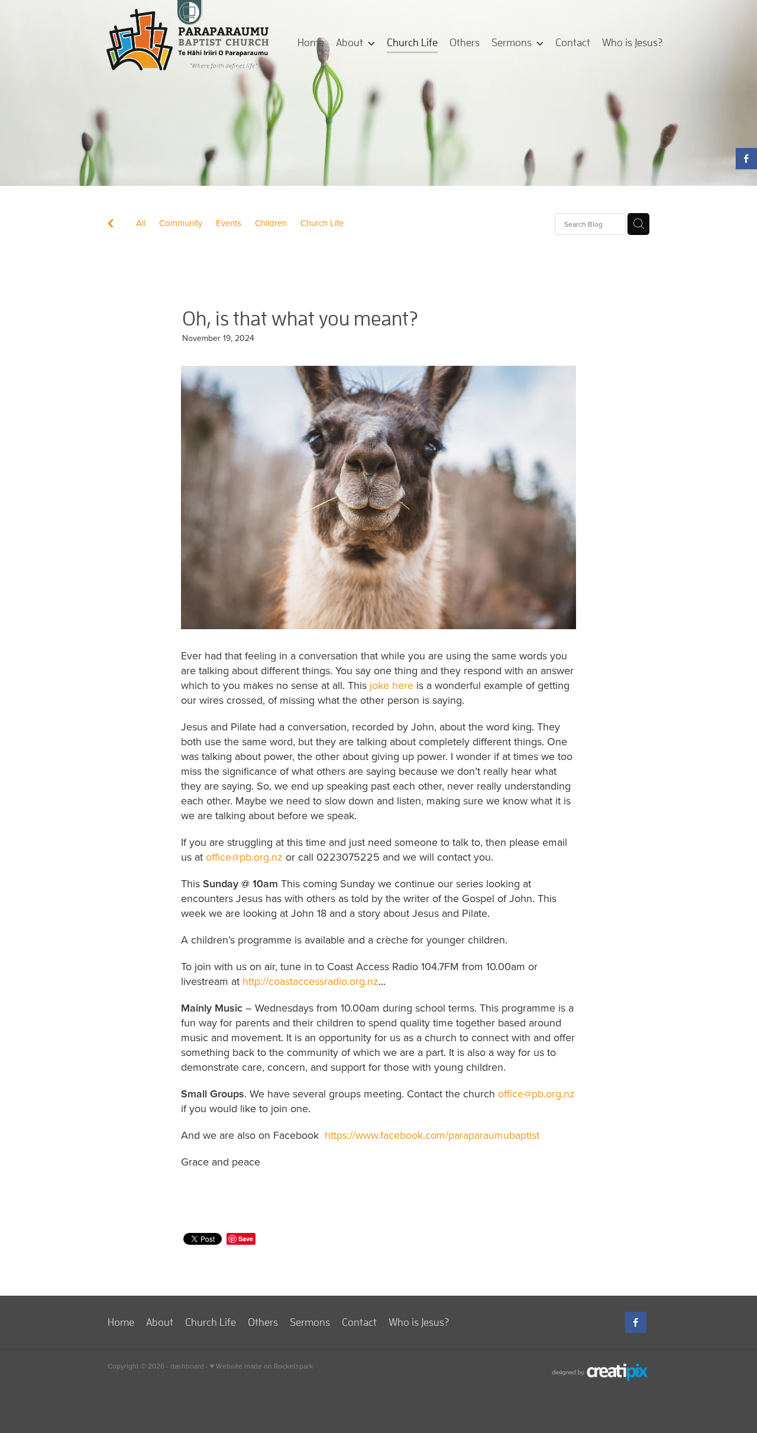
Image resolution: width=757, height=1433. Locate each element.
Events (228, 223)
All (140, 223)
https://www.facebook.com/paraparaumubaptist (432, 1135)
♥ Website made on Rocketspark (261, 1366)
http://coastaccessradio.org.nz (310, 981)
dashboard (187, 1366)
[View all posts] (111, 224)
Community (180, 223)
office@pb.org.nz (244, 856)
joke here (391, 685)
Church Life (322, 223)
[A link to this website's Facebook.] (746, 158)
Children (271, 223)
